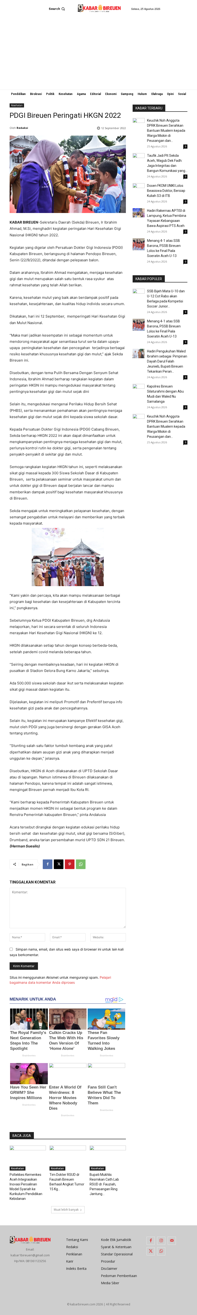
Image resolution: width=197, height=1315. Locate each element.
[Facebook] (47, 864)
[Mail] (172, 1241)
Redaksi (22, 128)
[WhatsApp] (81, 864)
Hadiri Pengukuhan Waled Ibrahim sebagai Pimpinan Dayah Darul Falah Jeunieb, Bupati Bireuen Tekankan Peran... (167, 361)
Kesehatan (17, 105)
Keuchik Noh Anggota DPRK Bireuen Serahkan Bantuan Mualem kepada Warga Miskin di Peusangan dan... (166, 131)
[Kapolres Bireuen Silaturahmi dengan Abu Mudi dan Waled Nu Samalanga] (139, 390)
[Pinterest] (69, 864)
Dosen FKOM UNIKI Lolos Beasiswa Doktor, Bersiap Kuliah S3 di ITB (166, 191)
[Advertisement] (98, 53)
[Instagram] (161, 1241)
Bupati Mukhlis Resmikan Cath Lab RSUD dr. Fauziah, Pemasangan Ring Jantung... (104, 1184)
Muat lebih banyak (66, 1210)
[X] (58, 864)
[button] (57, 8)
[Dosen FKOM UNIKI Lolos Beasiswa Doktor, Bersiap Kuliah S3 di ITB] (139, 189)
